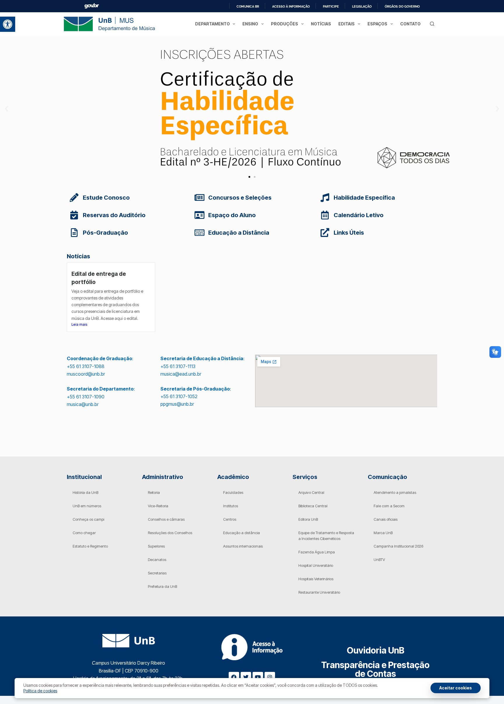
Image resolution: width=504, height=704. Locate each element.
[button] (7, 24)
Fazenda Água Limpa (316, 552)
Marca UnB (383, 532)
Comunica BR (248, 6)
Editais (346, 23)
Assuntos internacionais (243, 546)
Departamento (212, 23)
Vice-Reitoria (158, 505)
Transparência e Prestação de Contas (375, 669)
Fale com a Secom (389, 505)
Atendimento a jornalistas (395, 492)
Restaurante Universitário (319, 592)
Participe (331, 6)
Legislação (362, 6)
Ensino (250, 23)
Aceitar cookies (455, 687)
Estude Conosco (106, 197)
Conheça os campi (88, 519)
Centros (229, 519)
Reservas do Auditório (114, 215)
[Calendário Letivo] (325, 215)
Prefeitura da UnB (162, 586)
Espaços (377, 23)
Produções (284, 23)
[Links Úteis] (325, 232)
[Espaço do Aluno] (199, 215)
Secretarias (157, 573)
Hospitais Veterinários (315, 578)
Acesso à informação (291, 6)
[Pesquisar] (432, 24)
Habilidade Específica (364, 197)
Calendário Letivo (359, 215)
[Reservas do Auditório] (74, 215)
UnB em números (87, 505)
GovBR (91, 6)
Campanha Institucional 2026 (398, 546)
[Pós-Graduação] (74, 232)
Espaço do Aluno (232, 215)
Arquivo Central (311, 492)
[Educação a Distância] (199, 232)
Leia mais (79, 324)
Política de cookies (40, 690)
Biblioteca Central (313, 505)
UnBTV (379, 559)
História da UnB (85, 492)
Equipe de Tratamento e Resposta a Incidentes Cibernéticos (326, 535)
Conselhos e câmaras (166, 519)
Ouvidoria (375, 650)
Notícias (321, 23)
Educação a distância (241, 532)
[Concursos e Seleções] (199, 197)
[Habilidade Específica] (325, 197)
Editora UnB (308, 519)
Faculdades (233, 492)
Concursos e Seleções (240, 197)
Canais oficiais (386, 519)
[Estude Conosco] (74, 197)
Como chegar (84, 532)
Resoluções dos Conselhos (170, 532)
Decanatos (157, 559)
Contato (410, 23)
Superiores (156, 546)
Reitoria (154, 492)
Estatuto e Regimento (90, 546)
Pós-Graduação (105, 232)
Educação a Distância (238, 232)
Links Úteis (349, 232)
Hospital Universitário (315, 565)
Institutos (230, 505)
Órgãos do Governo (402, 6)
